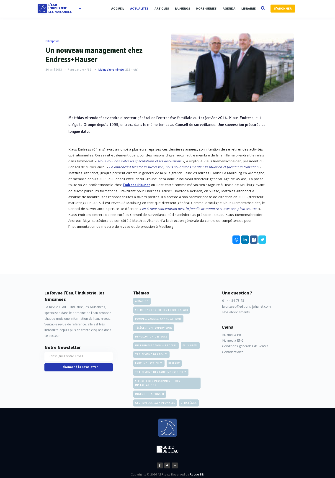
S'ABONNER (283, 8)
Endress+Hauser (136, 185)
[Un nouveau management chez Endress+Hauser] (232, 67)
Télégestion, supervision (153, 327)
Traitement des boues (151, 354)
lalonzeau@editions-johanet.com (246, 306)
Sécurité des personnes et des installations (157, 383)
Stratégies (189, 402)
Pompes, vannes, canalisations (158, 318)
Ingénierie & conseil (150, 394)
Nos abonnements (236, 312)
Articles (162, 8)
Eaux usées (190, 345)
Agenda (229, 8)
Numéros (182, 8)
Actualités (139, 8)
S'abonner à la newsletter (78, 367)
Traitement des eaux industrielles (161, 372)
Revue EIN (197, 474)
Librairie (248, 8)
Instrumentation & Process (156, 345)
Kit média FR (231, 334)
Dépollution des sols (151, 336)
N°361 (89, 70)
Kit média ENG (233, 340)
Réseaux (174, 363)
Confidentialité (232, 352)
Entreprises (52, 41)
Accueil (117, 8)
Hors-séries (206, 8)
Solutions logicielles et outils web (161, 310)
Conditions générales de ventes (245, 346)
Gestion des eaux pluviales (155, 402)
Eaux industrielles (149, 363)
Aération (142, 301)
